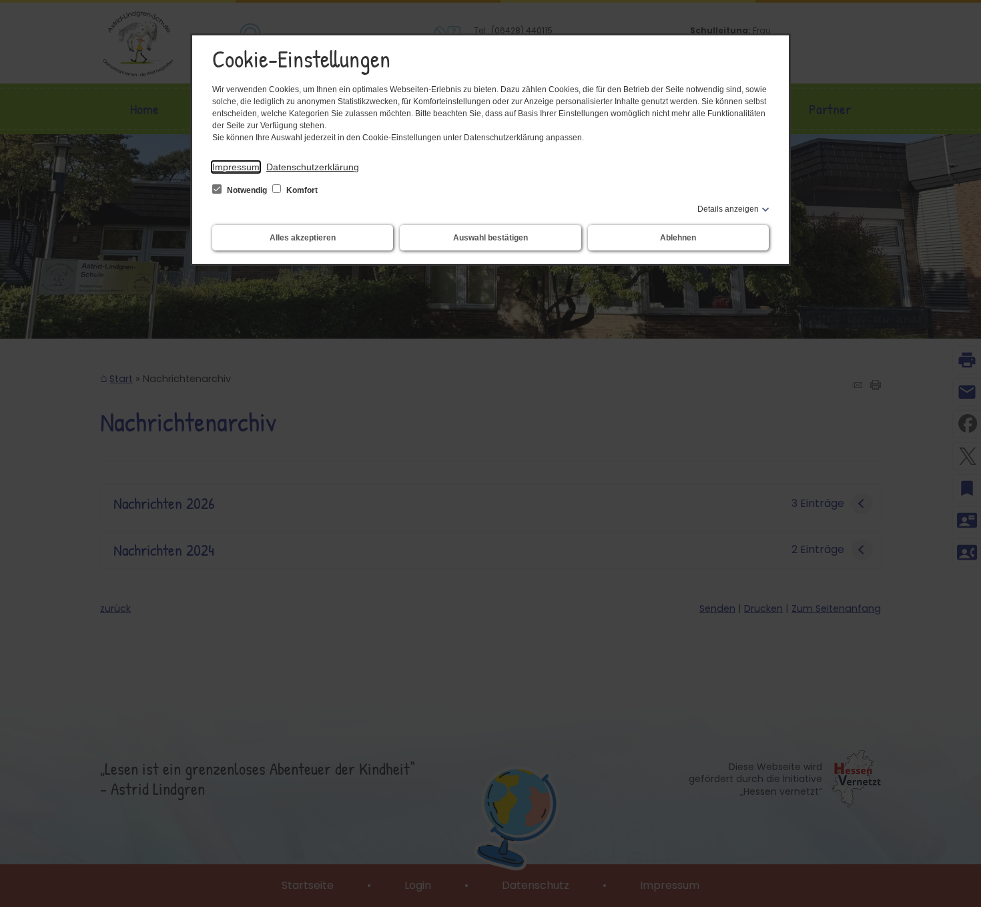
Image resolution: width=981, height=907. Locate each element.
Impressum (236, 167)
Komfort (301, 190)
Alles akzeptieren (303, 237)
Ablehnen (678, 237)
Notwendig (247, 190)
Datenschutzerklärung (312, 167)
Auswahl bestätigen (490, 237)
